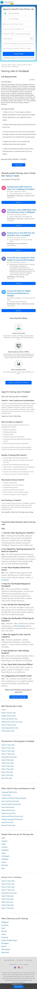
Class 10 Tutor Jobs (7, 751)
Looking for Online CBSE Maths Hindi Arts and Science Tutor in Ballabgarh (21, 211)
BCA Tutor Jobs (6, 778)
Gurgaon (4, 841)
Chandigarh (5, 856)
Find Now (18, 987)
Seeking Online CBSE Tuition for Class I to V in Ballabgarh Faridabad (20, 188)
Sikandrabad (5, 949)
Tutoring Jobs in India (24, 65)
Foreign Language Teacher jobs (12, 819)
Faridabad (4, 859)
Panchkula (4, 925)
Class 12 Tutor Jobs (7, 748)
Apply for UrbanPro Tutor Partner (18, 382)
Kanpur (3, 862)
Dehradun (4, 865)
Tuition (3, 710)
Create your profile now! (18, 697)
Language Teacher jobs (9, 792)
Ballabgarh (5, 922)
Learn (20, 964)
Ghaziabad (5, 850)
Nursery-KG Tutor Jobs (9, 757)
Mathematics (20, 196)
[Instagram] (19, 968)
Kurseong (4, 937)
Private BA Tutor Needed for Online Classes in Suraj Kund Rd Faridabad (21, 259)
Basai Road (5, 952)
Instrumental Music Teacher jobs (12, 816)
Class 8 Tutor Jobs (7, 763)
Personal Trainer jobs (8, 825)
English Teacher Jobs (8, 716)
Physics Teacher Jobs (8, 713)
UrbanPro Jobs (13, 964)
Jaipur (3, 853)
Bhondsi (4, 931)
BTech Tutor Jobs (7, 772)
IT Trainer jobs (6, 795)
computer (5, 580)
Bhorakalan (5, 943)
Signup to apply (12, 175)
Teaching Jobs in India (8, 65)
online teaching (19, 626)
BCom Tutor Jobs (7, 775)
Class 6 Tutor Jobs (7, 766)
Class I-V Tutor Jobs (8, 745)
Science (27, 196)
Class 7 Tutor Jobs (7, 769)
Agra (3, 868)
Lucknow (4, 847)
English (18, 304)
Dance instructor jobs (8, 813)
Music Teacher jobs (7, 807)
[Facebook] (15, 968)
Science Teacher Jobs (8, 725)
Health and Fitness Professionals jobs (13, 798)
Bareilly (3, 946)
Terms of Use (20, 960)
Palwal (3, 934)
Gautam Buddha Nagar (9, 940)
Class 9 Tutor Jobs (7, 760)
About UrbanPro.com (9, 960)
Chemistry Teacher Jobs (9, 719)
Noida (3, 844)
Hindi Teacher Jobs (7, 731)
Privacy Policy (28, 960)
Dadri (3, 928)
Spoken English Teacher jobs (11, 804)
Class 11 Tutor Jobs (7, 754)
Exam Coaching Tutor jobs (10, 801)
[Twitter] (22, 968)
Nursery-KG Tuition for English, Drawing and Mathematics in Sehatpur (19, 293)
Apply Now (18, 165)
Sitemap (26, 964)
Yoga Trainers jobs (7, 822)
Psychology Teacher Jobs (9, 728)
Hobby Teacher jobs (8, 810)
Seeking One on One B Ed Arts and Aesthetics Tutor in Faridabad (20, 234)
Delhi (3, 838)
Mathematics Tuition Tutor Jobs (11, 722)
